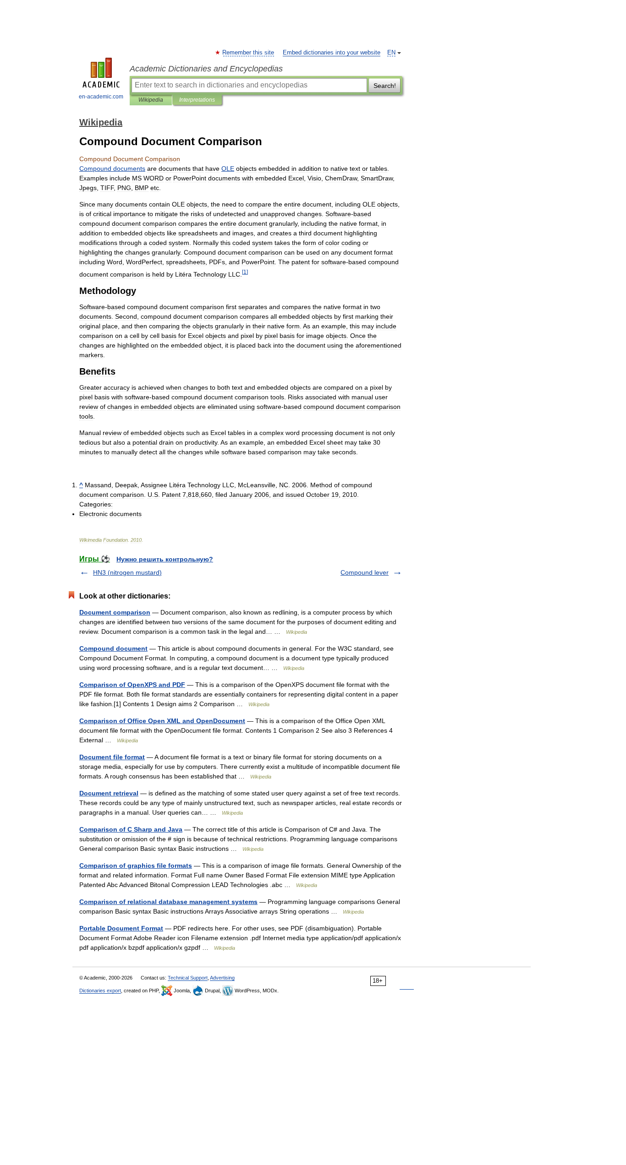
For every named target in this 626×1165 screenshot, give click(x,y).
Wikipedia (150, 100)
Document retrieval (108, 793)
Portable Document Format (121, 928)
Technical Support (188, 977)
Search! (384, 85)
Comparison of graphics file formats (135, 865)
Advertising (222, 977)
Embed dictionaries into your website (331, 52)
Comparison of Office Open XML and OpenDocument (162, 720)
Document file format (112, 757)
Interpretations (197, 100)
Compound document (113, 648)
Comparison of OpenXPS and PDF (132, 684)
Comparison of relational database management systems (168, 901)
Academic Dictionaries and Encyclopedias (206, 68)
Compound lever (364, 572)
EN (391, 52)
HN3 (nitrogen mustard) (127, 572)
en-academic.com (101, 96)
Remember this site (248, 52)
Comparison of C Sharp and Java (130, 829)
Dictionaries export (100, 990)
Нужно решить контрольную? (164, 559)
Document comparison (114, 612)
